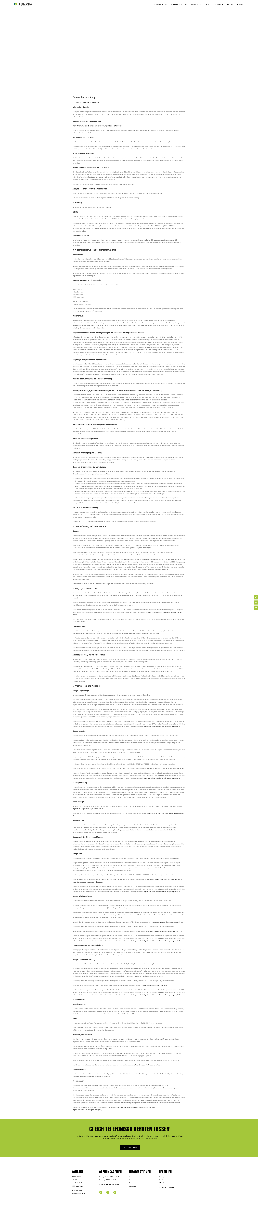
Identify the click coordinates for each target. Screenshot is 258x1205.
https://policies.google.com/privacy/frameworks (164, 879)
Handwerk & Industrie (179, 4)
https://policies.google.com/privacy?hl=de (154, 985)
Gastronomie (196, 4)
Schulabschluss (160, 4)
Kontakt (240, 4)
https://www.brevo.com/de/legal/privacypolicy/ (87, 1110)
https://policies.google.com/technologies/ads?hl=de (165, 931)
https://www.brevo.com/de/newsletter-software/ (146, 1065)
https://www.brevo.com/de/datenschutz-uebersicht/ (134, 1107)
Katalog (230, 4)
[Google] (107, 1192)
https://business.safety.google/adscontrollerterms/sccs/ (167, 768)
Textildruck (218, 4)
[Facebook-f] (100, 1192)
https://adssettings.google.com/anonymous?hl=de (167, 922)
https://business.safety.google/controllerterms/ (87, 882)
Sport (207, 4)
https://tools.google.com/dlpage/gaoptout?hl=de (88, 809)
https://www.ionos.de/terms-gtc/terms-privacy (131, 219)
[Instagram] (114, 1192)
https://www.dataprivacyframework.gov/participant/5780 (162, 726)
